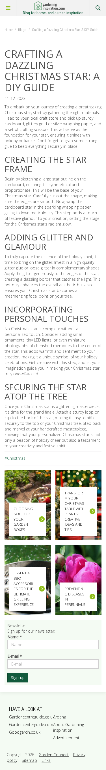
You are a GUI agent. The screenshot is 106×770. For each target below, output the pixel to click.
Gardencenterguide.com (30, 724)
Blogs (22, 30)
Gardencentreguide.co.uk (30, 717)
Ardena (59, 717)
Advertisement (66, 737)
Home (8, 30)
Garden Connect (54, 754)
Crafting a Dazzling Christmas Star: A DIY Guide (65, 30)
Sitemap (29, 760)
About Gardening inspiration (68, 727)
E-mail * (14, 656)
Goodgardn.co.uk (24, 732)
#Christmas (15, 458)
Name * (14, 636)
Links (46, 760)
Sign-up (18, 677)
